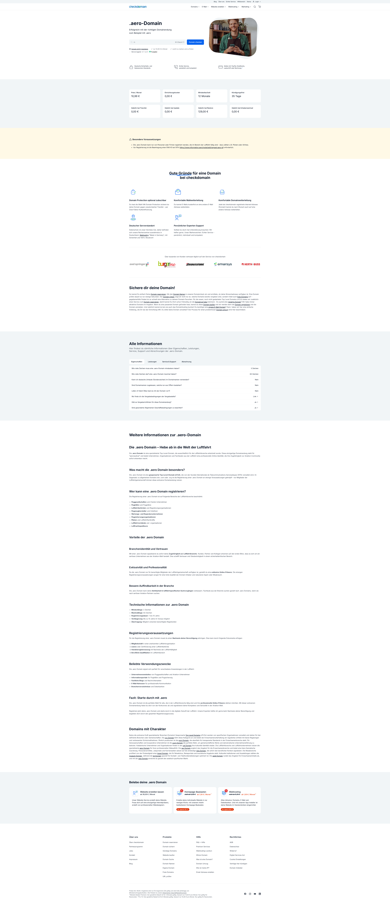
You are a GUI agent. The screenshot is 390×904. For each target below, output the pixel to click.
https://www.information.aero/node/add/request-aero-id (201, 147)
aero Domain (145, 748)
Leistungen (152, 362)
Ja (255, 402)
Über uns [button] (133, 837)
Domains (194, 7)
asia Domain (143, 758)
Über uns (221, 1)
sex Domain (186, 748)
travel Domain (162, 753)
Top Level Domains (193, 735)
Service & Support (169, 362)
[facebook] (245, 894)
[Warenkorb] (259, 6)
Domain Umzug (222, 310)
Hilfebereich (241, 1)
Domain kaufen (209, 304)
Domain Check (168, 297)
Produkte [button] (167, 837)
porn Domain (184, 740)
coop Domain (177, 743)
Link (254, 396)
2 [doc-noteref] (255, 794)
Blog (215, 1)
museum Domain (135, 756)
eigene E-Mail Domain (217, 307)
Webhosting (232, 7)
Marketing (245, 7)
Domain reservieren (158, 294)
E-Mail (204, 7)
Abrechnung (186, 362)
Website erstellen (217, 7)
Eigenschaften (136, 362)
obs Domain (201, 751)
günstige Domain (234, 302)
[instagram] (250, 894)
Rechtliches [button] (235, 837)
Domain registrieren (242, 304)
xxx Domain (169, 738)
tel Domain (157, 756)
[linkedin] (260, 894)
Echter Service (231, 1)
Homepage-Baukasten (195, 792)
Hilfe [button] (198, 837)
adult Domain (218, 756)
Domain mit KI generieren (139, 49)
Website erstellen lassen (152, 792)
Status (249, 1)
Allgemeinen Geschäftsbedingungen (174, 893)
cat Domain (187, 745)
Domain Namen (179, 294)
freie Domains (242, 297)
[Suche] (254, 6)
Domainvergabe (201, 302)
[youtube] (255, 894)
